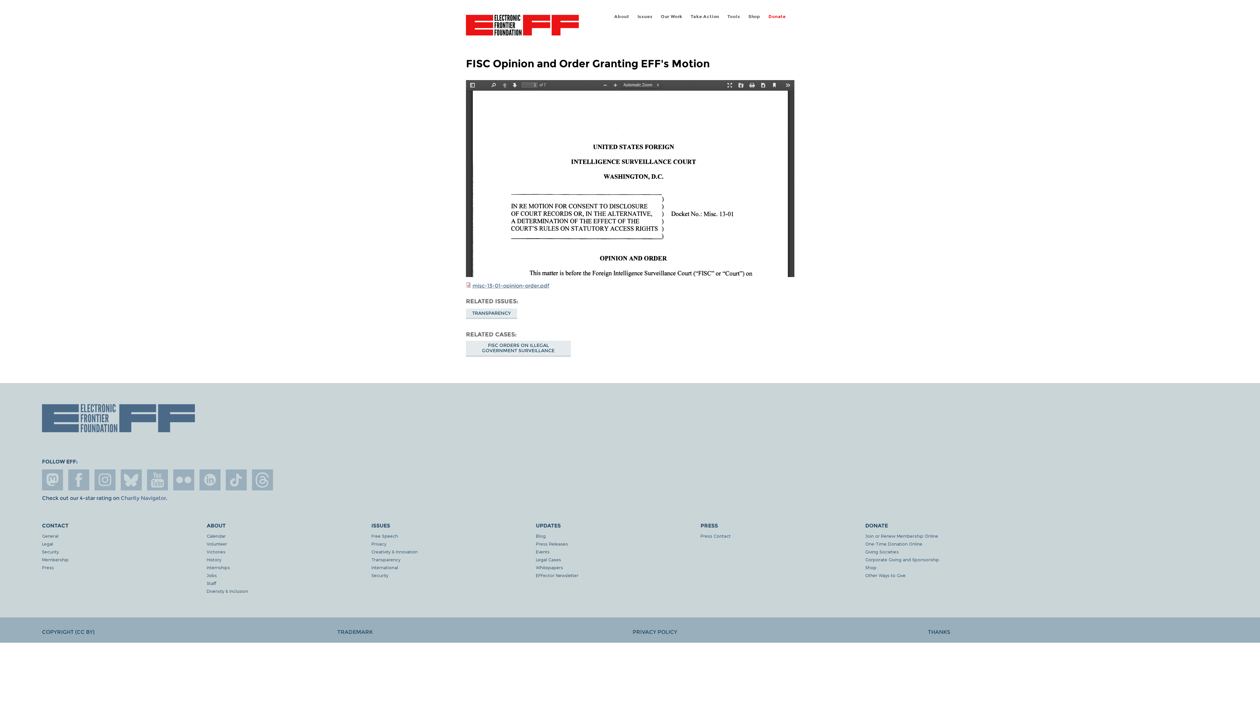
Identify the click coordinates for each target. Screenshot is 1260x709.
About (621, 16)
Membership (55, 559)
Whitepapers (549, 567)
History (214, 559)
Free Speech (384, 535)
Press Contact (716, 535)
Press (48, 567)
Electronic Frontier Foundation (522, 29)
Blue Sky (131, 479)
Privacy (378, 543)
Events (543, 551)
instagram (105, 479)
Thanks (939, 632)
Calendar (216, 535)
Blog (541, 535)
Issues (645, 16)
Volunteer (217, 543)
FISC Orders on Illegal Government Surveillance (518, 348)
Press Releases (552, 543)
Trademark (355, 632)
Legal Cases (548, 559)
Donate (777, 16)
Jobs (212, 575)
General (50, 535)
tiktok (236, 479)
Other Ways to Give (885, 575)
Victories (216, 551)
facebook (78, 479)
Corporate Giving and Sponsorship (902, 559)
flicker (183, 479)
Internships (218, 567)
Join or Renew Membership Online (901, 535)
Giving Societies (882, 551)
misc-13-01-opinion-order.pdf (510, 286)
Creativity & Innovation (394, 551)
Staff (211, 583)
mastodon (52, 479)
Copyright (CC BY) (68, 632)
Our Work (671, 16)
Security (50, 551)
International (384, 567)
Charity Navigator (143, 498)
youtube (157, 479)
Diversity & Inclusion (227, 591)
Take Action (705, 16)
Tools (733, 16)
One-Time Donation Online (893, 543)
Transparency (491, 313)
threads (262, 479)
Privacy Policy (655, 632)
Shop (754, 16)
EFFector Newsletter (557, 575)
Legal (47, 543)
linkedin (210, 479)
